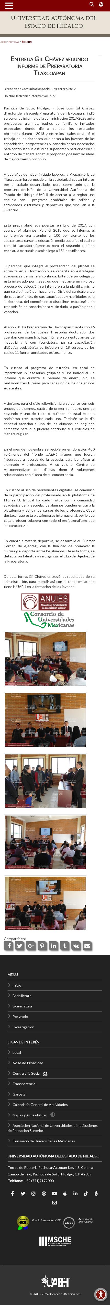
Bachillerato (22, 995)
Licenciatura (22, 1006)
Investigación (23, 1027)
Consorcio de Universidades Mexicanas (44, 1141)
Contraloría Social (28, 1073)
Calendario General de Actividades (40, 1104)
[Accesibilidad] (100, 1294)
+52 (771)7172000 (39, 1180)
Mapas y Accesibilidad (30, 1115)
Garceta (19, 1094)
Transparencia (24, 1084)
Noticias (13, 42)
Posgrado (20, 1016)
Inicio (17, 985)
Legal (17, 1052)
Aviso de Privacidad (28, 1063)
